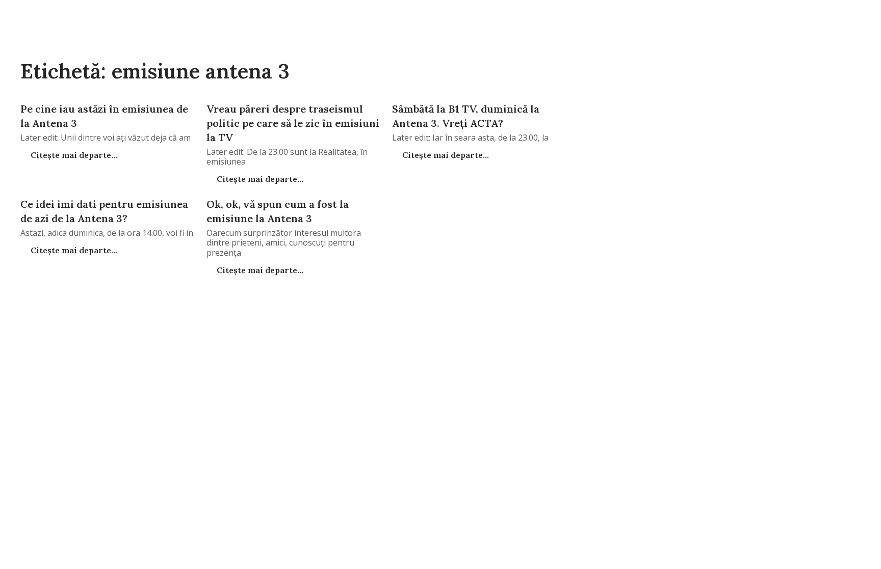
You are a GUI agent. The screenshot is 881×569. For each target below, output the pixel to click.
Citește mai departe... (73, 155)
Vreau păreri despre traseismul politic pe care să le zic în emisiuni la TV (292, 123)
